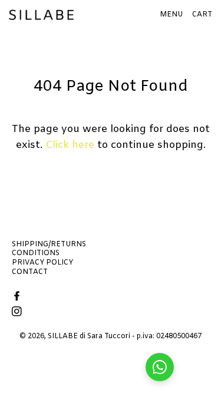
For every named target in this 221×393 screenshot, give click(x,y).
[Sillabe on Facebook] (18, 297)
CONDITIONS (36, 253)
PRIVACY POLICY (42, 262)
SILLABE (63, 336)
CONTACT (30, 272)
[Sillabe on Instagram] (18, 312)
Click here (69, 145)
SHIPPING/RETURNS (49, 244)
